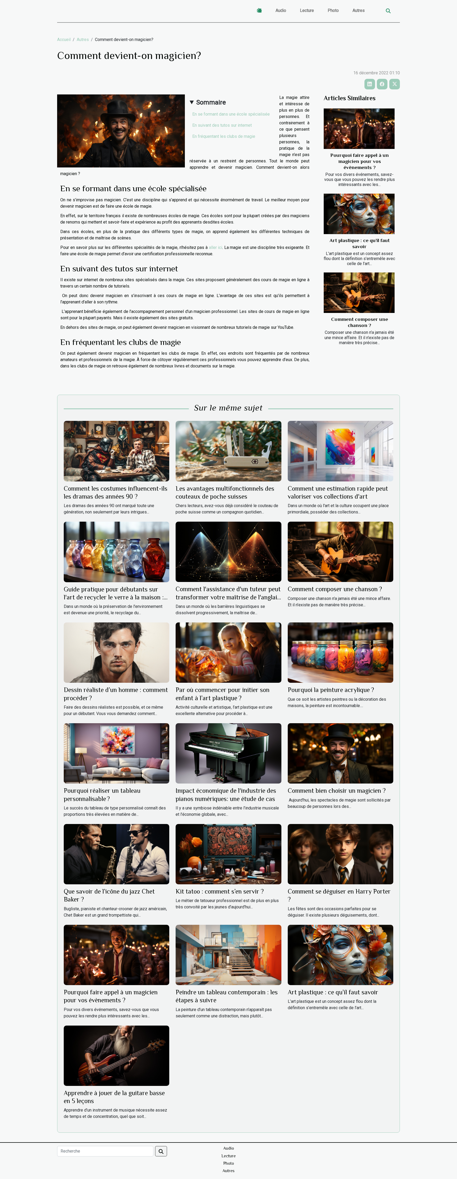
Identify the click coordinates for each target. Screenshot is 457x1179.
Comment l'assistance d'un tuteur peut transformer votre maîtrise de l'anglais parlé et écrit (228, 597)
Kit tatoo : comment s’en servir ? (220, 891)
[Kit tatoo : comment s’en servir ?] (228, 853)
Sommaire (211, 102)
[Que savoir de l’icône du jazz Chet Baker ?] (116, 853)
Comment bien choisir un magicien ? (337, 790)
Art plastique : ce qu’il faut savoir (333, 992)
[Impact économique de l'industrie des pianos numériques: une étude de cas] (228, 752)
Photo (333, 10)
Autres (359, 10)
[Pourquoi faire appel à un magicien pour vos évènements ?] (359, 128)
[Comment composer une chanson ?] (359, 292)
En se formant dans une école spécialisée (231, 114)
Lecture (307, 10)
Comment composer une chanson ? (335, 589)
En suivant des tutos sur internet (222, 125)
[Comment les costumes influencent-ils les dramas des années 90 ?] (116, 450)
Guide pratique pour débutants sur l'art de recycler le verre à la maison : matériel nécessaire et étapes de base (114, 597)
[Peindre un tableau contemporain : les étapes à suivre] (228, 954)
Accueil (64, 39)
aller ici (215, 247)
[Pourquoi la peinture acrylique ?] (340, 652)
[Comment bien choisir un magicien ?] (340, 752)
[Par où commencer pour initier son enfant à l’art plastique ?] (228, 652)
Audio (281, 10)
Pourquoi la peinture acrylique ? (331, 689)
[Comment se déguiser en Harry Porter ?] (340, 853)
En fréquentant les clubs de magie (224, 136)
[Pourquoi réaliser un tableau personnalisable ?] (116, 752)
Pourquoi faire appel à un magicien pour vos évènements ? (359, 161)
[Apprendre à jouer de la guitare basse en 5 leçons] (116, 1055)
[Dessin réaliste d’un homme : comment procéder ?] (116, 652)
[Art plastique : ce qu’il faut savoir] (359, 214)
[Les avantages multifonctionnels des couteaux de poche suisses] (228, 450)
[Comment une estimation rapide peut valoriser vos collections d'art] (340, 450)
